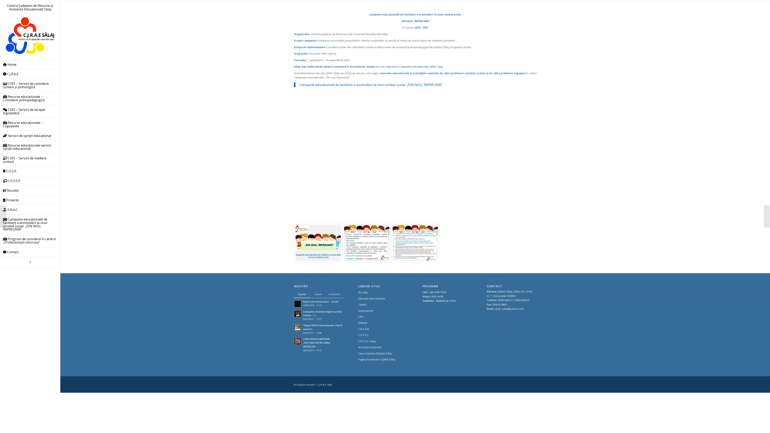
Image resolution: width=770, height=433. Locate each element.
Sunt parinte (365, 311)
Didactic (363, 323)
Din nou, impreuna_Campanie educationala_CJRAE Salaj (409, 66)
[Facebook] (30, 262)
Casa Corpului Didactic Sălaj (375, 353)
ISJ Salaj (363, 292)
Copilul (362, 304)
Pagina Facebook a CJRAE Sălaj (376, 359)
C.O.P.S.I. (363, 335)
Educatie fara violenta (371, 298)
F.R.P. (361, 317)
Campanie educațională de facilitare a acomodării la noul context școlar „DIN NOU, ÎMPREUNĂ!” (370, 85)
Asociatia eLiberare (370, 347)
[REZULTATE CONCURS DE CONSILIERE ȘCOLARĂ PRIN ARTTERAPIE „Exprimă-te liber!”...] (3, 216)
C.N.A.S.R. (363, 329)
